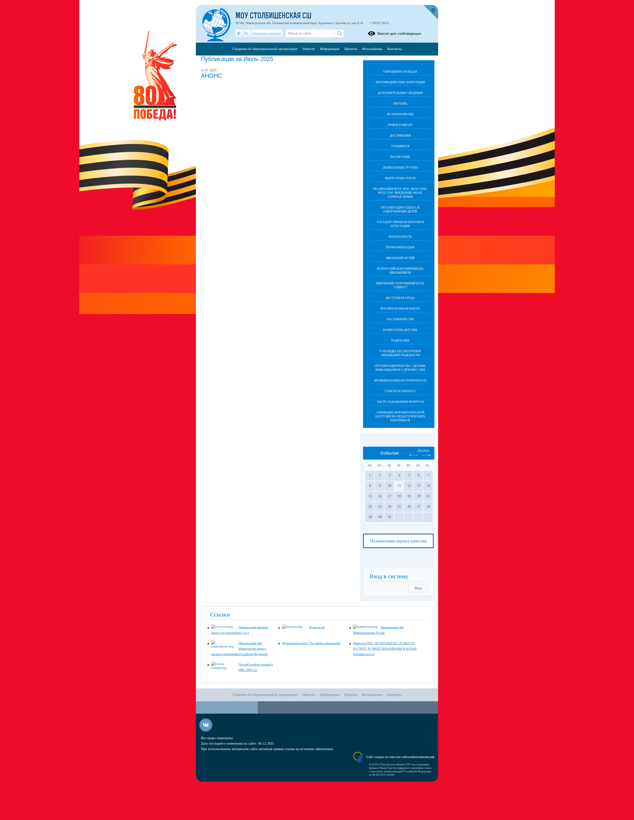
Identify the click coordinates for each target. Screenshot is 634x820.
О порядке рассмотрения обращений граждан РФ (400, 353)
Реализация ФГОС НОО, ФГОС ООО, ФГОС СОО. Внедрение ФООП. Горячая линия (400, 193)
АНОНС (211, 75)
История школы (400, 114)
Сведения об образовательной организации (265, 49)
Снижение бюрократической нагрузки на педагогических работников (400, 416)
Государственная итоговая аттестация (400, 224)
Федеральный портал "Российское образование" (311, 643)
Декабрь (423, 450)
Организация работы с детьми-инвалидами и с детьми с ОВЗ (400, 368)
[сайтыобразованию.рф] (430, 12)
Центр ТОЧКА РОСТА (400, 178)
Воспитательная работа (400, 308)
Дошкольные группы (400, 167)
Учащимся (400, 146)
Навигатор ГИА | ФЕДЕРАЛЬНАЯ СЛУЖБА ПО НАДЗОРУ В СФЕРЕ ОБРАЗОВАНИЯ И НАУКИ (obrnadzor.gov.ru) (385, 649)
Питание (400, 103)
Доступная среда (400, 298)
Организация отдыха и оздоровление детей (400, 209)
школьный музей (400, 258)
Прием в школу (400, 125)
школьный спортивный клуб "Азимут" (400, 285)
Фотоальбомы (372, 49)
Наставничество (400, 319)
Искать (339, 33)
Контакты (394, 49)
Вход (418, 588)
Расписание (400, 157)
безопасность (400, 236)
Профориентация (400, 247)
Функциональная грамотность (400, 380)
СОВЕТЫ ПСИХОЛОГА (400, 391)
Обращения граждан (400, 71)
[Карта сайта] (246, 33)
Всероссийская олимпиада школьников (400, 270)
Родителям (400, 340)
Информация (329, 49)
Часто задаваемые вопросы (400, 402)
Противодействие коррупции (400, 82)
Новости (308, 49)
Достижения (400, 135)
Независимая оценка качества (398, 540)
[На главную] (239, 33)
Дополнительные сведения (400, 93)
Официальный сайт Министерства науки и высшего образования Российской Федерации (239, 649)
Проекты (350, 49)
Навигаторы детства (400, 330)
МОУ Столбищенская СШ (274, 16)
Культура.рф (317, 627)
